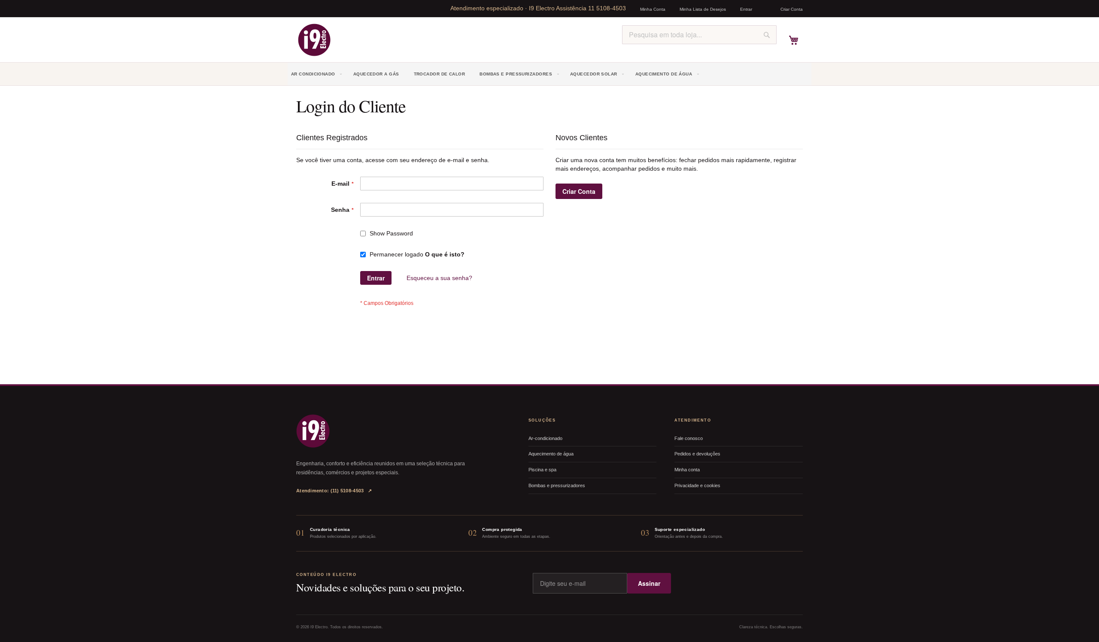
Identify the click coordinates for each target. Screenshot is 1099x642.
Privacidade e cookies (697, 485)
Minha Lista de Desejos (703, 9)
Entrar (746, 9)
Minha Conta (652, 9)
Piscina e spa (542, 469)
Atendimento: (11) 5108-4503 (334, 490)
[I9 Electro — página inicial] (313, 431)
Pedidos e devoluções (697, 453)
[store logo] (314, 40)
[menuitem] (317, 74)
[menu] (549, 74)
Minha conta (687, 469)
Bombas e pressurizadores (556, 485)
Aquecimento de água (551, 453)
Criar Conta (791, 9)
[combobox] (699, 34)
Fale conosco (688, 438)
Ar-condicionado (545, 438)
